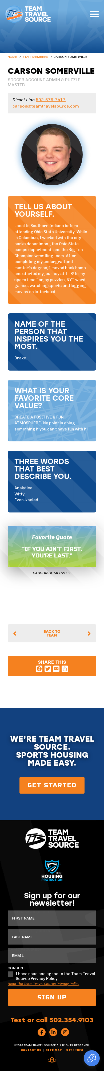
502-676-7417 (51, 99)
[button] (91, 1058)
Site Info (74, 1050)
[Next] (88, 633)
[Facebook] (39, 669)
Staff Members (35, 57)
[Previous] (16, 633)
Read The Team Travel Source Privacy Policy (43, 984)
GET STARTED (52, 785)
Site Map (54, 1050)
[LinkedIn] (53, 1032)
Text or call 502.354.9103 (52, 1019)
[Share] (65, 669)
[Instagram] (65, 1032)
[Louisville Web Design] (52, 1060)
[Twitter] (48, 669)
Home (12, 57)
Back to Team (51, 633)
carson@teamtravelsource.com (46, 106)
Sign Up (52, 997)
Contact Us (31, 1050)
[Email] (56, 669)
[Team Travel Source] (28, 14)
